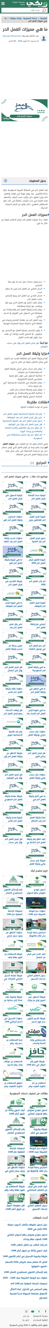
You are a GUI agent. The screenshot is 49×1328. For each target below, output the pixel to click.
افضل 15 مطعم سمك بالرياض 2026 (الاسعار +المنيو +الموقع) (26, 1264)
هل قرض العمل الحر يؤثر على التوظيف (25, 424)
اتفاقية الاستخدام (40, 1320)
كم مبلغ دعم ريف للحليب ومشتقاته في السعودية (24, 436)
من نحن (26, 1316)
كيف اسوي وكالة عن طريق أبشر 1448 (29, 1250)
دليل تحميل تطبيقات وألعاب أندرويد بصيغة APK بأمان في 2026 (27, 1227)
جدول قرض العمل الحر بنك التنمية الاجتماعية (22, 421)
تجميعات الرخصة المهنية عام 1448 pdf (29, 1283)
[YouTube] (32, 1311)
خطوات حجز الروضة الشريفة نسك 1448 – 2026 (25, 1278)
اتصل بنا (25, 1320)
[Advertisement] (24, 71)
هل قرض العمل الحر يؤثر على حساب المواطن (27, 345)
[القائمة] (3, 3)
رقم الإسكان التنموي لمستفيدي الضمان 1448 (25, 1272)
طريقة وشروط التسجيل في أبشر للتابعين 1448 (25, 1256)
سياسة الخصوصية (40, 1316)
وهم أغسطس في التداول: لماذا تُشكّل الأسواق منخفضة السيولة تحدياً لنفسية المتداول (28, 1293)
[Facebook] (45, 1311)
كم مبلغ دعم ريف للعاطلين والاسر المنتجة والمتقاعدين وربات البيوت (23, 429)
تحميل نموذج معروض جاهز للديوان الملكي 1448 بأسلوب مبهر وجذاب (27, 1237)
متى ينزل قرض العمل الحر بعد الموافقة (24, 417)
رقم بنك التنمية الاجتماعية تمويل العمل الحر (22, 414)
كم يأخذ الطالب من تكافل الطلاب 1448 (29, 1245)
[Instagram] (26, 1311)
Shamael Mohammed (12, 36)
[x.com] (39, 1311)
